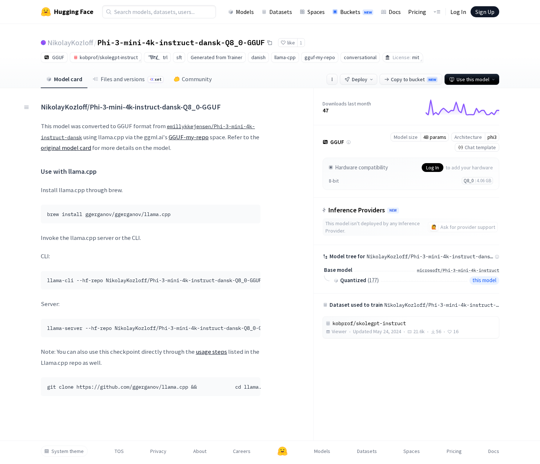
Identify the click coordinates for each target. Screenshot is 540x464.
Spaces (316, 11)
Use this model (473, 79)
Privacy (158, 451)
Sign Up (484, 11)
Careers (242, 451)
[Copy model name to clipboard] (269, 42)
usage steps (211, 352)
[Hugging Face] (282, 451)
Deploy (359, 79)
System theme (67, 451)
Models (245, 11)
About (199, 451)
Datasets (280, 11)
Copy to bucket (413, 79)
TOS (119, 451)
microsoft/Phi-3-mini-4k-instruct (458, 270)
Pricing (417, 11)
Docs (395, 11)
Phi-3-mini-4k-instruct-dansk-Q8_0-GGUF (181, 42)
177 (373, 280)
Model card (68, 79)
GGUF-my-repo (189, 137)
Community (197, 79)
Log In (458, 11)
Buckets (356, 11)
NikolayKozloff (70, 42)
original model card (66, 148)
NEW (393, 210)
